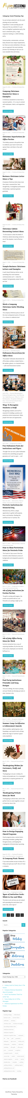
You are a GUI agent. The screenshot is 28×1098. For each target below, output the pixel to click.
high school (13, 1041)
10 (18, 915)
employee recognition (8, 1032)
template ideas (7, 1062)
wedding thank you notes (9, 1071)
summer (16, 1059)
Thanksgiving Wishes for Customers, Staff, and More (13, 768)
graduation (18, 1038)
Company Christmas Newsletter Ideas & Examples (11, 94)
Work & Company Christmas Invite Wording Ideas (13, 307)
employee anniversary (9, 1029)
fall (4, 1038)
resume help (6, 1056)
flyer (8, 1038)
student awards (20, 1056)
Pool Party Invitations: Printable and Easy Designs (12, 683)
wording (19, 1071)
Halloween (6, 1041)
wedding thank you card (9, 1068)
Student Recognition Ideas (9, 402)
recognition (17, 1050)
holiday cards (21, 1041)
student (13, 1056)
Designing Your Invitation (16, 443)
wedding (21, 1062)
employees (20, 1035)
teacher (22, 1059)
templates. (15, 1062)
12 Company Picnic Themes (13, 858)
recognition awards (8, 1053)
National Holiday (16, 543)
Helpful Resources (10, 397)
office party (20, 1047)
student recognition (8, 1059)
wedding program (19, 1065)
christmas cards (7, 1023)
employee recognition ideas (10, 1035)
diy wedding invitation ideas (10, 1026)
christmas (13, 1020)
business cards (7, 1017)
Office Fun (17, 397)
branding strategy (8, 1014)
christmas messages (18, 1023)
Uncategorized (19, 856)
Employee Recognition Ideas (9, 395)
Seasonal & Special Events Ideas (13, 401)
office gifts (12, 1047)
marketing (6, 1047)
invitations (14, 1044)
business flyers (16, 1017)
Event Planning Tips (15, 351)
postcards (10, 1050)
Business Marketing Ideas (16, 393)
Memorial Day (15, 501)
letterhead (21, 1044)
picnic (5, 1050)
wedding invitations (8, 1065)
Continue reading (8, 111)
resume (16, 1053)
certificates (6, 1020)
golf (12, 1038)
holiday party (6, 1044)
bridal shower (17, 1014)
